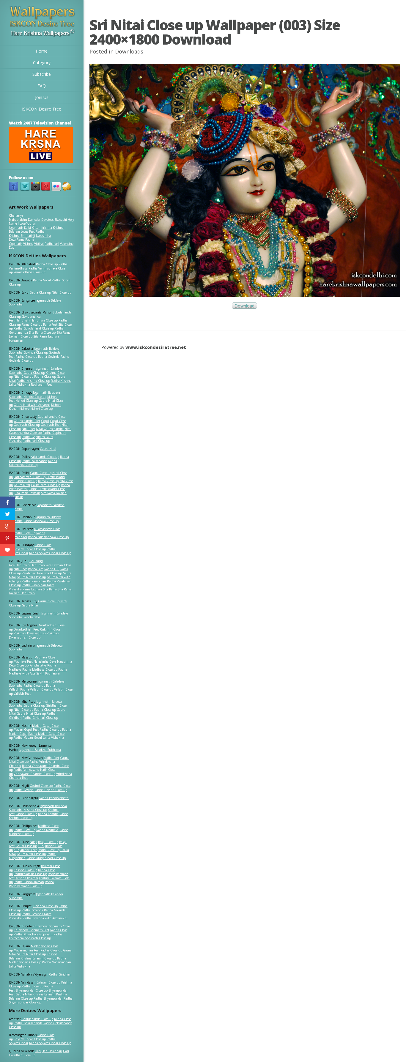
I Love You (25, 223)
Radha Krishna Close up (33, 381)
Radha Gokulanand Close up (34, 328)
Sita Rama (50, 589)
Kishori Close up (26, 400)
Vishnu (28, 244)
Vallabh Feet (22, 693)
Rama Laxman (32, 589)
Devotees (47, 220)
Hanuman (22, 320)
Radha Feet (51, 758)
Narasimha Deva (45, 661)
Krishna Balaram (26, 878)
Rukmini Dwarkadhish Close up (34, 635)
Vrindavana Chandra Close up (34, 774)
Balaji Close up (48, 842)
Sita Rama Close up (42, 332)
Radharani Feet (41, 384)
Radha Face (35, 569)
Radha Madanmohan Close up (37, 960)
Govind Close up (41, 786)
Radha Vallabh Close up (36, 689)
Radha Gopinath (21, 241)
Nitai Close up (61, 292)
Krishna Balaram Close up (38, 958)
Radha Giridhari (60, 974)
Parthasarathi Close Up (29, 477)
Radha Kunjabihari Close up (46, 858)
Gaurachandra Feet (27, 421)
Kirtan (36, 228)
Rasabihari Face (32, 573)
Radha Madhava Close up (41, 521)
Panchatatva (31, 617)
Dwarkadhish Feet (26, 629)
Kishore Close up (34, 397)
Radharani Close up (36, 441)
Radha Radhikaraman (29, 882)
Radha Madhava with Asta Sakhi (38, 671)
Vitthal (39, 244)
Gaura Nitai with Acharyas (32, 405)
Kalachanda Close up (45, 457)
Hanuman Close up (44, 320)
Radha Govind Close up (50, 790)
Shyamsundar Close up (30, 549)
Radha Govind (24, 790)
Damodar (34, 220)
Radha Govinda (48, 356)
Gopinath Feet (51, 425)
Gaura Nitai (48, 449)
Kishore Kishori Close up (36, 408)
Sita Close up (53, 573)
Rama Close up (32, 324)
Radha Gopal (42, 280)
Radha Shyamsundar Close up (50, 553)
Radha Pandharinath (54, 798)
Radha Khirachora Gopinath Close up (35, 936)
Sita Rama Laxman (27, 493)
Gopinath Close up (27, 425)
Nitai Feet (28, 429)
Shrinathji (28, 236)
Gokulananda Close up (37, 1019)
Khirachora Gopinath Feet (31, 930)
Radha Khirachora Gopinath (33, 934)
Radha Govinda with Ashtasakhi (45, 918)
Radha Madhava (47, 830)
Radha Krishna (48, 814)
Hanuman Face (41, 565)
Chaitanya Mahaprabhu (18, 217)
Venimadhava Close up (29, 272)
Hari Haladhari (52, 1051)
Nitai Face (20, 569)
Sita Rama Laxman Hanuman (34, 338)
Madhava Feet (23, 661)
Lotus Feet (28, 231)
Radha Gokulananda (28, 1023)
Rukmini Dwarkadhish (30, 633)
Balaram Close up (48, 982)
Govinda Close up (35, 352)
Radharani (52, 244)
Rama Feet (50, 324)
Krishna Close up (35, 810)
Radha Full (51, 569)
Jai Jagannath (22, 225)
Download (244, 305)
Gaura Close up (40, 292)
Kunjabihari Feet (25, 850)
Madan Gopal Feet (26, 729)
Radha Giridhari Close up (40, 718)
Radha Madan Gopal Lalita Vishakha (39, 737)
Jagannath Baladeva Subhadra (36, 647)
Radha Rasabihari (34, 581)
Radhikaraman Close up (30, 874)
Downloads (129, 51)
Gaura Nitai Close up (45, 485)
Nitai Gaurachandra (50, 429)
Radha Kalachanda (34, 461)
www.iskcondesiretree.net (155, 347)
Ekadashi (60, 220)
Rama (20, 239)
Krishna (46, 228)
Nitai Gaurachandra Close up (40, 431)
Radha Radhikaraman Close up (31, 884)
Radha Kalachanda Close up (33, 463)
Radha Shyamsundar (48, 998)
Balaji (33, 842)
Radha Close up (47, 264)
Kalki (27, 228)
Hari (38, 1051)
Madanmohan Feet (27, 950)
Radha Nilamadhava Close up (48, 537)
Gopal (45, 421)
